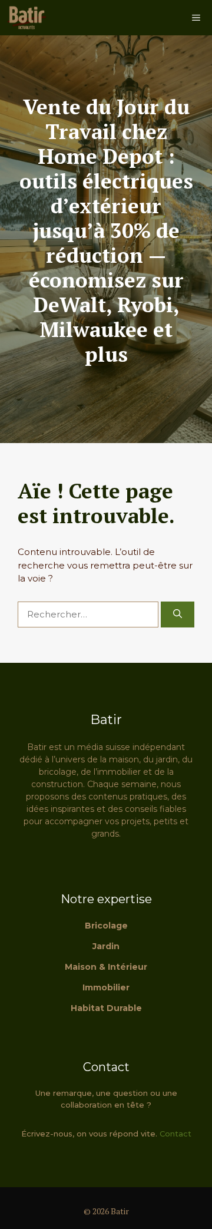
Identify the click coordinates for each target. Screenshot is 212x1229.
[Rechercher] (177, 615)
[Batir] (26, 17)
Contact (175, 1133)
